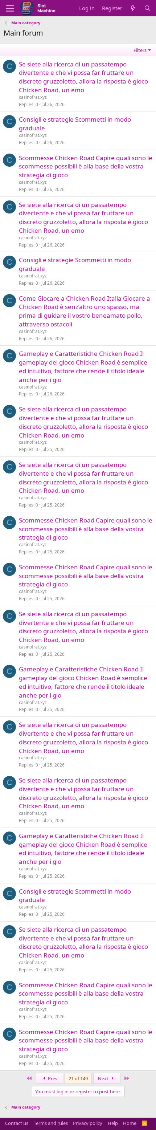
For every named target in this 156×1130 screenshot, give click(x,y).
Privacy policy (87, 1123)
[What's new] (133, 8)
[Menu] (10, 8)
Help (113, 1123)
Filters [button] (140, 50)
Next (104, 1078)
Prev (52, 1078)
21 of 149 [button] (78, 1078)
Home (129, 1123)
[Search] (147, 8)
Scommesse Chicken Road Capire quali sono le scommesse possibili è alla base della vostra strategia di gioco (85, 166)
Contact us (16, 1123)
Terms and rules (51, 1123)
